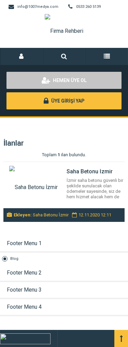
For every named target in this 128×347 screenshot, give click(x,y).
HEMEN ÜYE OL (69, 80)
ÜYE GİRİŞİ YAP (67, 101)
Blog (14, 258)
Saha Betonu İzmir (90, 171)
